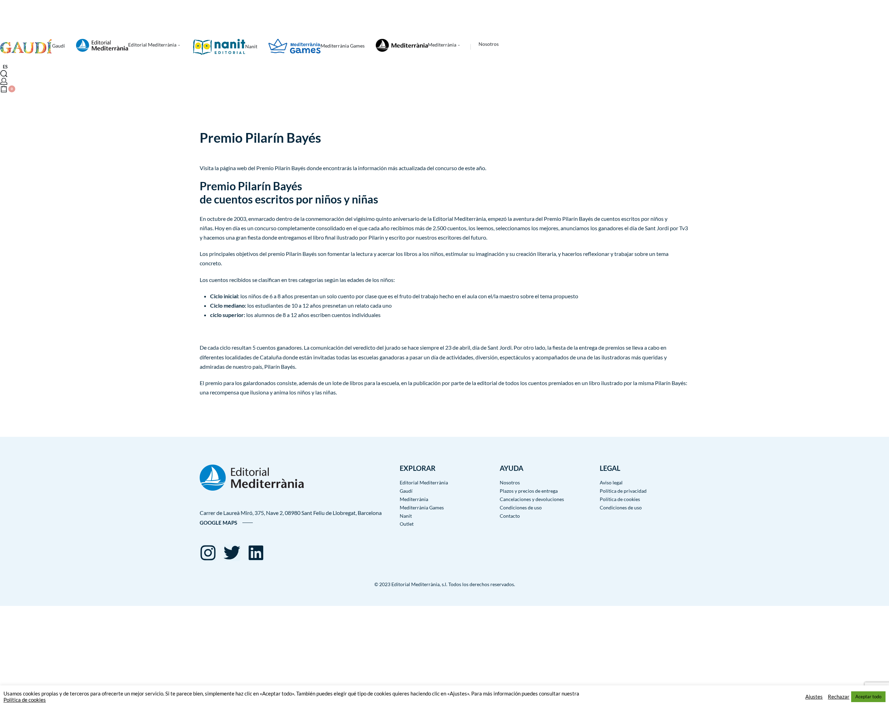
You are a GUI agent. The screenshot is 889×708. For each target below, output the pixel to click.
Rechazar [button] (838, 697)
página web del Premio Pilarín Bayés (263, 168)
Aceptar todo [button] (868, 696)
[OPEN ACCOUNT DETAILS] (4, 81)
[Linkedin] (256, 552)
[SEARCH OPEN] (4, 73)
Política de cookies (24, 700)
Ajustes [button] (814, 697)
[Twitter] (232, 552)
